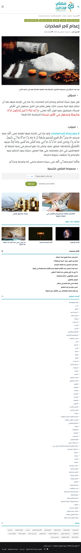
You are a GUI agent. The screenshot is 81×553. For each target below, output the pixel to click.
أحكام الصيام (48, 530)
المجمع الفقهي (73, 423)
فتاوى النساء (12, 533)
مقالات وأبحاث (73, 508)
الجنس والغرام (74, 338)
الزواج (76, 355)
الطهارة (76, 387)
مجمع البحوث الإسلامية (71, 492)
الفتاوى (70, 16)
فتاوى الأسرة (74, 469)
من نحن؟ (22, 549)
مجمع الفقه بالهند (72, 498)
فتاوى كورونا (74, 475)
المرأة (76, 426)
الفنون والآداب (73, 407)
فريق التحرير (75, 32)
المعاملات (75, 430)
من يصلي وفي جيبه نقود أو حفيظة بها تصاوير (14, 243)
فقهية (76, 482)
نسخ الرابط (31, 183)
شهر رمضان (42, 533)
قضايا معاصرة (74, 485)
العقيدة (75, 400)
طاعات (76, 459)
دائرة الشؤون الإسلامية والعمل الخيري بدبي (65, 446)
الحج (77, 342)
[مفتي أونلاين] (65, 6)
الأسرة (76, 325)
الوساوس (75, 436)
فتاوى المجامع (73, 472)
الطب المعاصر (74, 377)
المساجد (10, 530)
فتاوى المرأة (22, 533)
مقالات (76, 505)
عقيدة (76, 462)
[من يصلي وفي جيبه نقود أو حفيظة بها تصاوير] (13, 233)
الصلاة (76, 371)
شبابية (76, 456)
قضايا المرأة (75, 537)
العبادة (76, 397)
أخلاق (76, 309)
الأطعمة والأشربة (56, 16)
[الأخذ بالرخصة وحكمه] (40, 233)
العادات (64, 16)
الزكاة (76, 351)
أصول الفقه (74, 315)
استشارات (75, 322)
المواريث (75, 433)
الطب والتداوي (74, 381)
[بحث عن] (78, 7)
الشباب (28, 530)
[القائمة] (3, 7)
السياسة (75, 361)
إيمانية (76, 319)
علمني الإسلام (73, 465)
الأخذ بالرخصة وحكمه (46, 242)
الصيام (76, 374)
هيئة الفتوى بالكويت (31, 20)
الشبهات (75, 368)
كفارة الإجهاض (74, 242)
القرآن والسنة (74, 410)
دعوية (76, 452)
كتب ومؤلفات (74, 488)
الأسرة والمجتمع (37, 530)
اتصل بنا (4, 549)
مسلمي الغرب (55, 537)
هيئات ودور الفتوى (45, 20)
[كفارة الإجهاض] (67, 233)
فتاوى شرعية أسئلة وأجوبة (34, 549)
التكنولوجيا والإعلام (72, 335)
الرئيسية (75, 16)
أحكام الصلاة (57, 530)
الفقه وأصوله (19, 530)
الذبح (76, 348)
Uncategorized (73, 302)
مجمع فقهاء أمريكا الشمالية (69, 501)
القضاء (76, 413)
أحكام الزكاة (66, 530)
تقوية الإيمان (74, 439)
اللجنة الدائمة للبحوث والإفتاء (69, 417)
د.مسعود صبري (73, 443)
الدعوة (76, 345)
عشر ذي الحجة (32, 533)
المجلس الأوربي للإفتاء (71, 420)
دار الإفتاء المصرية (73, 449)
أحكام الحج (75, 530)
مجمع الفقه (74, 495)
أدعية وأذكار (74, 312)
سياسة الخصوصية (13, 549)
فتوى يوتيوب (74, 478)
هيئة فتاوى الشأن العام (71, 518)
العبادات (75, 394)
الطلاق (76, 384)
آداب (76, 306)
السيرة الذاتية (74, 364)
